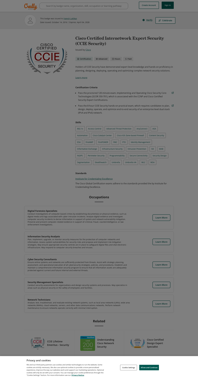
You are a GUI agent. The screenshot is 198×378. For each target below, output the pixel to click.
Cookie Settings (128, 367)
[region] (99, 367)
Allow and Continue (149, 367)
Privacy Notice (78, 375)
